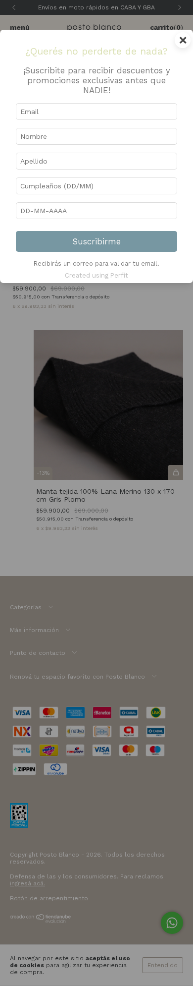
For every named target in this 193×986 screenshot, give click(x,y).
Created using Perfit (96, 275)
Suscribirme (97, 241)
